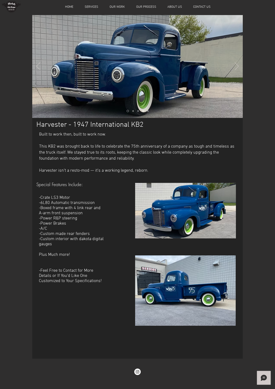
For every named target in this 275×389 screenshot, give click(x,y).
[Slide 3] (138, 111)
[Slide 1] (128, 111)
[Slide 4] (143, 111)
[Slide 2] (133, 111)
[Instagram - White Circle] (137, 372)
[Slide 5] (148, 111)
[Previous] (38, 66)
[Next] (237, 66)
